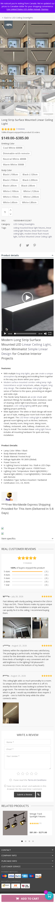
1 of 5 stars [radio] (18, 773)
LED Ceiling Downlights (24, 224)
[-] (10, 214)
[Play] (5, 333)
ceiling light (37, 388)
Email (9, 749)
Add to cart (29, 898)
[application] (27, 297)
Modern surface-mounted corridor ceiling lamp (25, 382)
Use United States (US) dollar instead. (24, 9)
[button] (27, 297)
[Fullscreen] (50, 333)
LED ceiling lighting (22, 405)
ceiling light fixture (43, 429)
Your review (12, 756)
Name (10, 742)
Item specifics (8, 538)
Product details (10, 255)
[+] (10, 210)
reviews (20, 129)
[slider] (25, 333)
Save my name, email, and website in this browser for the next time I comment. (26, 787)
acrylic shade (36, 397)
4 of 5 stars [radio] (31, 773)
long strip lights (23, 373)
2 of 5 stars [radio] (22, 773)
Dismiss (44, 9)
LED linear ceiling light (29, 417)
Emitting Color (7, 143)
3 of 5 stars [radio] (27, 773)
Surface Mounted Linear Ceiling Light (35, 236)
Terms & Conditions (37, 780)
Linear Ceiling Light (36, 344)
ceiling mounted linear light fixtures (29, 227)
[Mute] (45, 333)
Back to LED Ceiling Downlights (18, 17)
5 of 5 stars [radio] (36, 773)
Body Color (6, 170)
